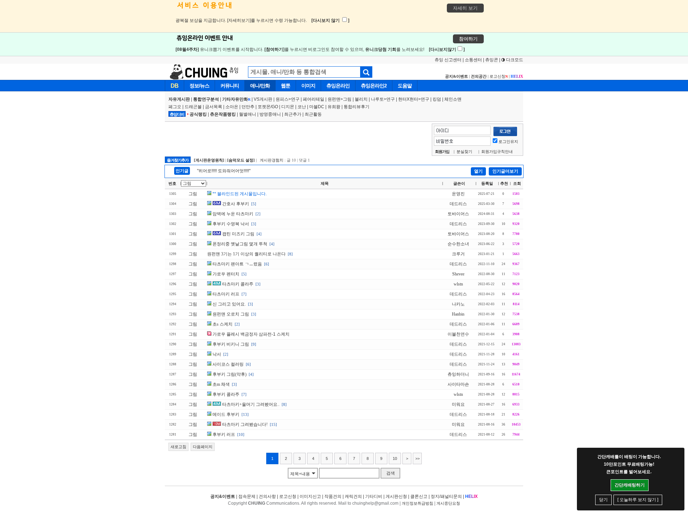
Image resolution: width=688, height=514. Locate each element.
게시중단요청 (448, 503)
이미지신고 (310, 496)
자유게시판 (179, 99)
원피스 (282, 99)
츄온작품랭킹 (223, 114)
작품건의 (332, 496)
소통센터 (473, 59)
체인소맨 (453, 99)
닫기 (603, 499)
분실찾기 (464, 151)
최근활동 (313, 114)
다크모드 (514, 59)
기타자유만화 (236, 99)
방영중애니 (270, 114)
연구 (295, 99)
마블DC (316, 106)
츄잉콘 (491, 59)
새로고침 (178, 447)
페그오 (174, 106)
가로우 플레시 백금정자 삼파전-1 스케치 (251, 334)
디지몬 (287, 106)
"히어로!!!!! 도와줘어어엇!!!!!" (223, 170)
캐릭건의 (353, 496)
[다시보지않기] (447, 49)
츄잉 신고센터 (448, 59)
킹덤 (437, 99)
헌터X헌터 (408, 99)
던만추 (248, 106)
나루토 (377, 99)
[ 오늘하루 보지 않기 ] (637, 499)
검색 (390, 473)
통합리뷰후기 (356, 106)
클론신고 (418, 496)
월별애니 (247, 114)
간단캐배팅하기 (630, 484)
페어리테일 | (315, 99)
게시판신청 (396, 496)
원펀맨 (334, 99)
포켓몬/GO (268, 106)
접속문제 (246, 496)
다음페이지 (202, 447)
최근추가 (292, 114)
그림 (347, 99)
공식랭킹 (198, 114)
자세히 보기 (465, 8)
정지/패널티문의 (446, 496)
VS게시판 (263, 99)
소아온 (231, 106)
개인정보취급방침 (417, 503)
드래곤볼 (193, 106)
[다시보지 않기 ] (330, 20)
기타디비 (373, 496)
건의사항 (267, 496)
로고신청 (498, 76)
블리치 (361, 99)
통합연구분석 (206, 99)
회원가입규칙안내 (497, 151)
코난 (301, 106)
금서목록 (213, 106)
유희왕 (334, 106)
